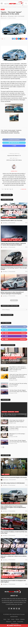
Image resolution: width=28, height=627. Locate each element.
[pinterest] (14, 333)
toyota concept (11, 130)
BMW (7, 217)
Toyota (2, 9)
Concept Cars (9, 264)
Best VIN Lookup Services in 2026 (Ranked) (14, 414)
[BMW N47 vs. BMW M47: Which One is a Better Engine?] (14, 546)
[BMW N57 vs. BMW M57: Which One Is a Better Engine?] (4, 428)
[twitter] (14, 330)
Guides (7, 502)
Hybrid (12, 239)
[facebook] (14, 326)
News (10, 217)
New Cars (17, 239)
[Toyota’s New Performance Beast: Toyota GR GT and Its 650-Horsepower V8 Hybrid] (14, 233)
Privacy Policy (20, 621)
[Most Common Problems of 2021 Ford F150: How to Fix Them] (14, 522)
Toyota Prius (16, 132)
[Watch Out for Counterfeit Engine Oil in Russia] (14, 467)
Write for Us (8, 621)
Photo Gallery (5, 240)
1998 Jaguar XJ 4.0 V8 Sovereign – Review (13, 360)
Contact (14, 621)
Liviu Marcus (5, 222)
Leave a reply (6, 194)
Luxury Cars (18, 357)
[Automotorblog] (14, 3)
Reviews (10, 358)
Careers (12, 619)
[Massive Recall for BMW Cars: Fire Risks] (14, 210)
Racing (10, 240)
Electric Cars (16, 264)
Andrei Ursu (4, 16)
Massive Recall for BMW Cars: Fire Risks (11, 220)
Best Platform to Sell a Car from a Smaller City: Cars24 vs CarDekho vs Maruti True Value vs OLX (17, 368)
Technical (7, 528)
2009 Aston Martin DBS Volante (14, 160)
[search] (26, 3)
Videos (20, 240)
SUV (9, 577)
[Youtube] (14, 339)
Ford (3, 528)
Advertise (22, 619)
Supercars (15, 240)
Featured (8, 239)
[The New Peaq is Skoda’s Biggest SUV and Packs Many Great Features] (4, 391)
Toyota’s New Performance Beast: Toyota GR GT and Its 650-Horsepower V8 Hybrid (13, 244)
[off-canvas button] (2, 3)
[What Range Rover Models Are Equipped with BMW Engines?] (4, 422)
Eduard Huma (5, 479)
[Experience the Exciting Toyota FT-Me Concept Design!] (14, 258)
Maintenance (16, 502)
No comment (21, 16)
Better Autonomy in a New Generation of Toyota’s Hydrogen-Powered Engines (12, 293)
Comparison (4, 411)
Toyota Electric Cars (14, 131)
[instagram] (14, 336)
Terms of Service (14, 623)
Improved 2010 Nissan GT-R (14, 155)
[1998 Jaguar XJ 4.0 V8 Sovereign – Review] (14, 356)
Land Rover (4, 576)
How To (11, 502)
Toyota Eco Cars (5, 131)
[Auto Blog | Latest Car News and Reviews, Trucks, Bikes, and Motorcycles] (12, 591)
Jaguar (3, 357)
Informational (11, 411)
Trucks (3, 502)
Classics (8, 357)
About (5, 619)
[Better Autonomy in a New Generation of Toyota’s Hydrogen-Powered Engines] (14, 282)
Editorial (17, 619)
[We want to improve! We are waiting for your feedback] (4, 385)
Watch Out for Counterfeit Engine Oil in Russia (14, 477)
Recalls (3, 217)
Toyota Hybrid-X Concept (7, 132)
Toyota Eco (18, 130)
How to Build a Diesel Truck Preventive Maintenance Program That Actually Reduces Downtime (13, 507)
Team (8, 619)
